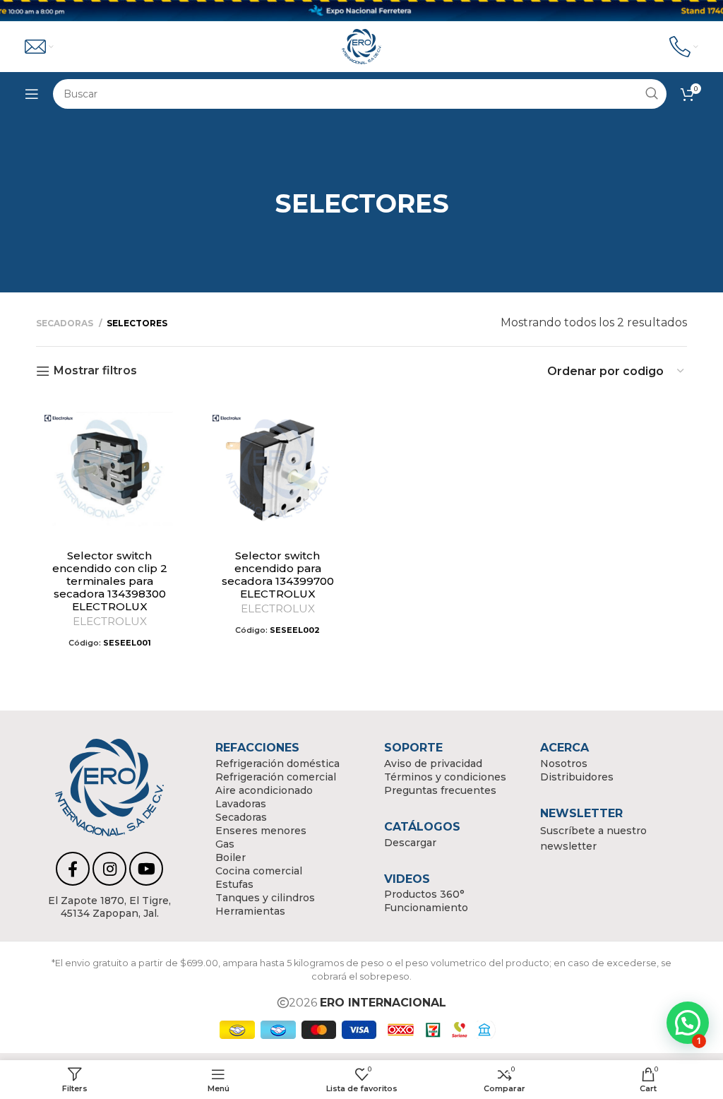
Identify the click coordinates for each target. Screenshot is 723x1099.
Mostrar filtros (95, 371)
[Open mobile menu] (32, 94)
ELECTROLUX (110, 621)
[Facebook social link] (73, 869)
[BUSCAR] (652, 94)
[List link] (109, 907)
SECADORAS (65, 323)
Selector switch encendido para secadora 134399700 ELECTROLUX (278, 574)
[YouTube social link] (146, 869)
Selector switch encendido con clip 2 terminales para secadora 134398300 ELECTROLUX (109, 581)
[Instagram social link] (109, 869)
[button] (688, 1023)
